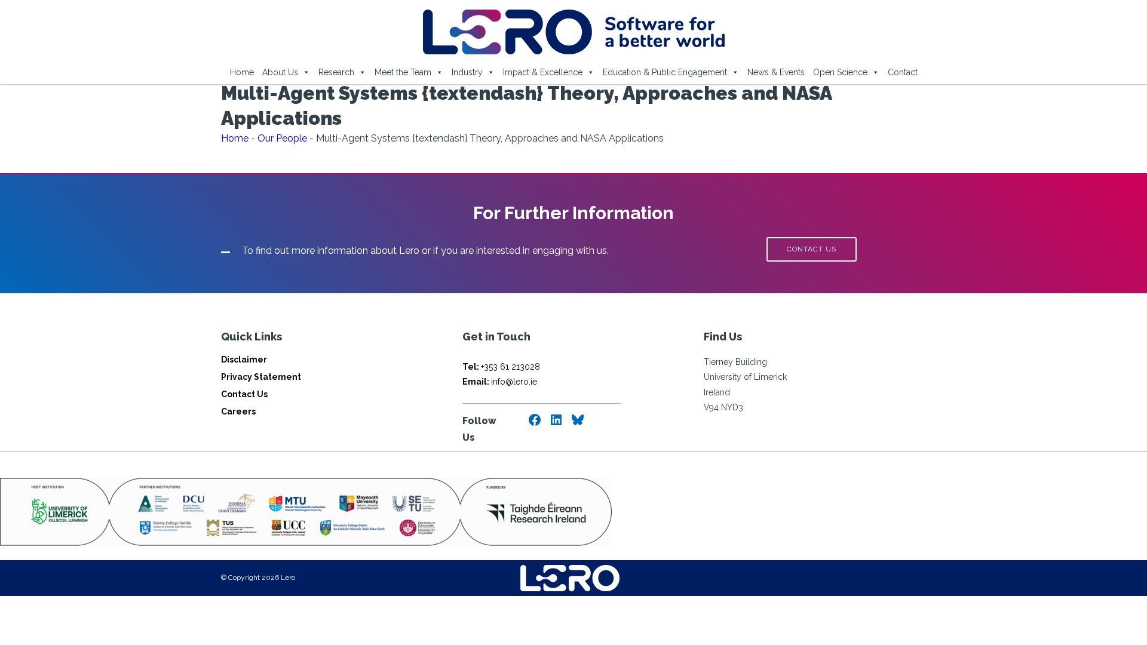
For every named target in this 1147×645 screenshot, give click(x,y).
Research (336, 72)
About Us (280, 72)
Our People (282, 138)
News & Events (776, 72)
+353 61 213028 (501, 366)
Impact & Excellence (542, 72)
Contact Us (244, 394)
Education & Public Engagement (665, 72)
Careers (238, 411)
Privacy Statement (261, 377)
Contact (903, 72)
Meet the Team (403, 72)
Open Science (840, 72)
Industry (467, 72)
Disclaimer (244, 359)
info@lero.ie (499, 381)
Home (242, 72)
